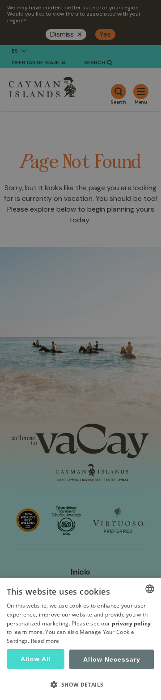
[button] (80, 684)
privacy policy (131, 623)
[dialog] (80, 639)
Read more (45, 641)
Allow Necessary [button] (111, 659)
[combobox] (149, 588)
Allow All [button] (36, 658)
